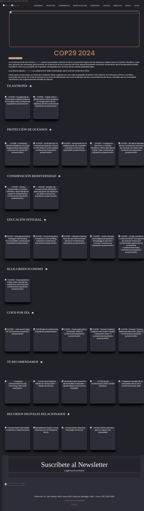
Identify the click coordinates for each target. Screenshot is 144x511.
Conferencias (64, 6)
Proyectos (50, 6)
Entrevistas (95, 6)
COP (38, 62)
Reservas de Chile (80, 6)
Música (128, 6)
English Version (15, 58)
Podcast (106, 6)
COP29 (29, 71)
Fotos (137, 6)
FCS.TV (74, 504)
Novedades (38, 6)
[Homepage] (11, 5)
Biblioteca (118, 6)
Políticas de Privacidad (74, 500)
